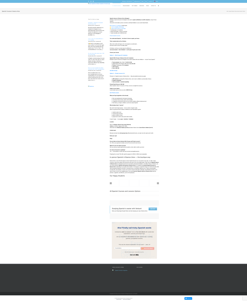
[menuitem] (156, 1)
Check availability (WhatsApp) (117, 26)
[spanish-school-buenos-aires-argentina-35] (114, 183)
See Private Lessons (114, 92)
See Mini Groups (113, 70)
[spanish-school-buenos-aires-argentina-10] (154, 183)
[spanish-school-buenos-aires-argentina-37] (134, 183)
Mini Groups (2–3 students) (115, 25)
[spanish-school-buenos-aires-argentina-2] (124, 183)
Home (227, 11)
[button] (158, 5)
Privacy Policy (119, 299)
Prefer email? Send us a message (118, 28)
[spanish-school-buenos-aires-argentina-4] (144, 183)
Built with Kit (134, 255)
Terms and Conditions (127, 299)
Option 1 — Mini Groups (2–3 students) (118, 55)
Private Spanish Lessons (115, 35)
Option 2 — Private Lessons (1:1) (117, 73)
